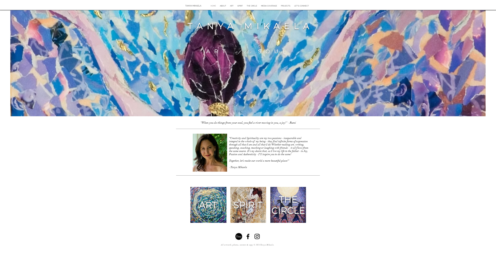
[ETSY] (238, 236)
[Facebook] (247, 236)
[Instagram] (257, 236)
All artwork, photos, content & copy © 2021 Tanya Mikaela (247, 245)
